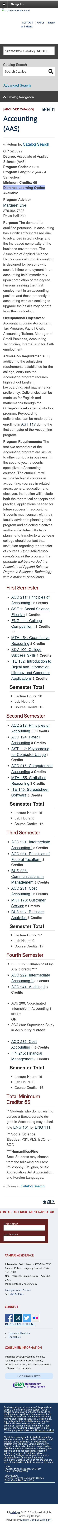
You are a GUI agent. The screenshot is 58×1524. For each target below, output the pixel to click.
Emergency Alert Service (18, 1290)
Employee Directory (19, 1333)
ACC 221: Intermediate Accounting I (30, 844)
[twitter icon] (27, 1320)
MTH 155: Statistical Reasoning (28, 780)
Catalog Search (36, 144)
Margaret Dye (14, 205)
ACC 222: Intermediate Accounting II (30, 977)
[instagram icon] (18, 1320)
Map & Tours (17, 1294)
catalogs (15, 1512)
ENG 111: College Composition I (26, 623)
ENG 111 (42, 1127)
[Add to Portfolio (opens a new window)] (44, 109)
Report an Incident (44, 1430)
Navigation (17, 4)
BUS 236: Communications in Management (27, 876)
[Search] (51, 71)
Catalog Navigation (20, 97)
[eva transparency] (29, 1385)
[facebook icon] (9, 1320)
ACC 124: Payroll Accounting (25, 739)
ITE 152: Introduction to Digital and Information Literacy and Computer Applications (31, 669)
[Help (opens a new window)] (52, 109)
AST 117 (28, 424)
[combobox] (28, 50)
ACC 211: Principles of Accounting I (30, 599)
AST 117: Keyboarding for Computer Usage (30, 751)
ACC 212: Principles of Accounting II (30, 728)
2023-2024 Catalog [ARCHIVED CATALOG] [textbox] (29, 50)
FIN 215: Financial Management (26, 1055)
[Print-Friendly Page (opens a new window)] (48, 109)
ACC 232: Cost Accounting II (24, 1044)
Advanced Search (17, 85)
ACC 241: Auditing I (28, 986)
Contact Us (15, 1336)
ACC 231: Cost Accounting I (24, 890)
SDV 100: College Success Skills (26, 652)
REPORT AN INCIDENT (20, 1324)
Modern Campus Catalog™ (36, 1520)
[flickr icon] (36, 1320)
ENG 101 (21, 1127)
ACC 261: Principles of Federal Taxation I (30, 856)
